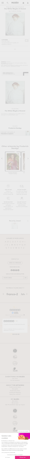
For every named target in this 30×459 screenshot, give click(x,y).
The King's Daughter (12, 173)
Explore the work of (8, 133)
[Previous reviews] (1, 326)
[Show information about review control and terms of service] (24, 314)
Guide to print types (15, 387)
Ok (26, 277)
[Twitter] (18, 270)
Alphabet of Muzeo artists (15, 238)
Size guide (15, 389)
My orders (15, 401)
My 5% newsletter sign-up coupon (15, 405)
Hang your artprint (15, 394)
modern (19, 113)
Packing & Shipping (15, 393)
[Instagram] (14, 270)
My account (15, 403)
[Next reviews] (29, 326)
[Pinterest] (16, 270)
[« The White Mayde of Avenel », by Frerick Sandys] (14, 226)
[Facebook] (12, 270)
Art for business (15, 380)
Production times (15, 391)
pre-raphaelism (11, 114)
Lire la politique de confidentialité (8, 452)
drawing (11, 113)
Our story (15, 379)
